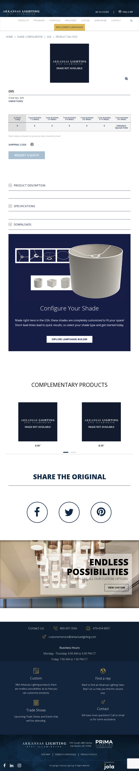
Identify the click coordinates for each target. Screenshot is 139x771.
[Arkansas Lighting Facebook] (4, 765)
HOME (9, 36)
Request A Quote (26, 155)
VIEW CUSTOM (116, 587)
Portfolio (55, 20)
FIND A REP (128, 12)
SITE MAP (46, 754)
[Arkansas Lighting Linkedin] (11, 765)
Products (23, 20)
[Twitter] (69, 512)
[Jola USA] (120, 765)
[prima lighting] (105, 744)
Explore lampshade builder (69, 339)
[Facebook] (37, 512)
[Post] (37, 421)
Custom (85, 20)
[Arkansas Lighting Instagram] (19, 765)
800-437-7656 (68, 628)
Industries (70, 20)
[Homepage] (21, 8)
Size (49, 36)
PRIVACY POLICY (89, 754)
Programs (39, 20)
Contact (116, 20)
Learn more (100, 20)
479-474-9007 (101, 628)
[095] (69, 63)
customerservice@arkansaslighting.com (72, 637)
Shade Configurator (30, 36)
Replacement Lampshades (69, 27)
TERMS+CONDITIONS (65, 754)
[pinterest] (101, 512)
